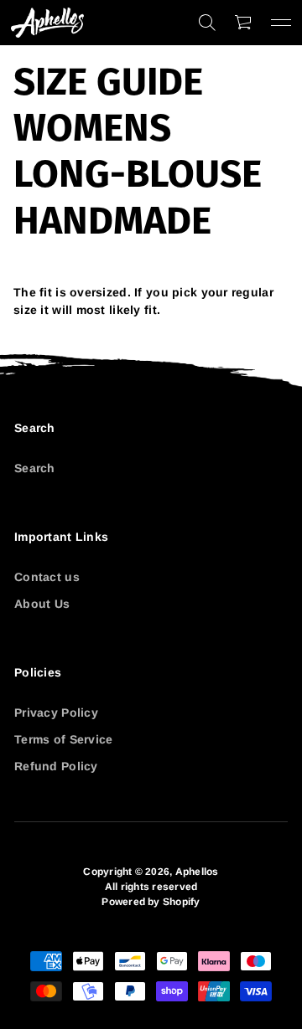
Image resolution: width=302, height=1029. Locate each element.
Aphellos (197, 871)
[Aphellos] (47, 23)
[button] (207, 22)
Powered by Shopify (151, 902)
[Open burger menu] (281, 22)
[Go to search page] (207, 22)
